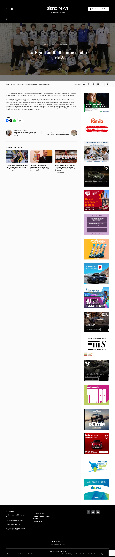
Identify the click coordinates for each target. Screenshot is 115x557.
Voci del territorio (52, 19)
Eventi (76, 19)
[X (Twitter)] (88, 84)
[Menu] (7, 9)
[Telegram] (103, 84)
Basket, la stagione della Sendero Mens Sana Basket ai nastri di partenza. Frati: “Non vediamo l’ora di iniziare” (66, 168)
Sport (98, 19)
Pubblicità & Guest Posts (41, 516)
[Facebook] (84, 84)
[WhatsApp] (107, 84)
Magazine (87, 19)
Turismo (65, 19)
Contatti (36, 518)
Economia (26, 19)
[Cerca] (6, 19)
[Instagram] (93, 512)
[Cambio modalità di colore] (12, 9)
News (15, 19)
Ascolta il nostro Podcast (99, 9)
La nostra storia (38, 513)
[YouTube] (98, 512)
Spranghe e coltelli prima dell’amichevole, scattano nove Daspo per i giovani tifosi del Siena (40, 167)
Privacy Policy (37, 521)
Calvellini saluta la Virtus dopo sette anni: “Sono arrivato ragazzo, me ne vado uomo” (16, 167)
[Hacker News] (98, 84)
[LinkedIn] (93, 84)
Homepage (36, 511)
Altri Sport (62, 44)
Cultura (37, 19)
